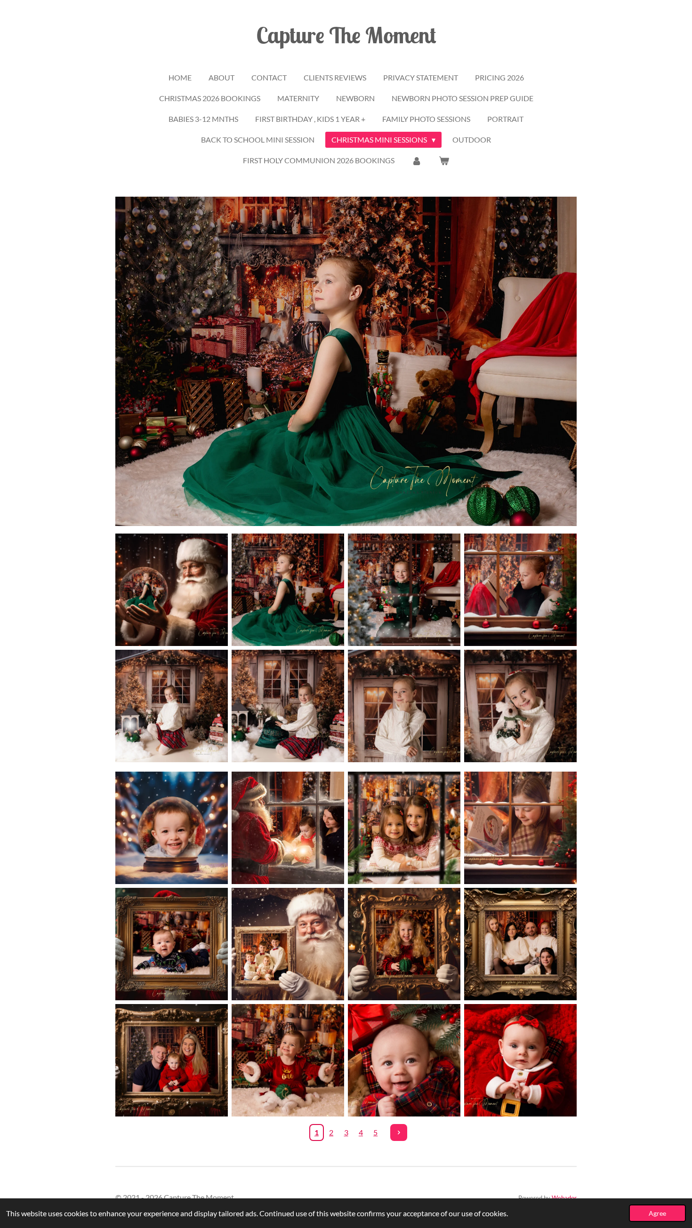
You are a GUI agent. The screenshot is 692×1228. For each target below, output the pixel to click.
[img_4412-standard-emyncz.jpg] (288, 590)
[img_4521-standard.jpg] (520, 706)
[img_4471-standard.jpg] (171, 706)
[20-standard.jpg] (404, 828)
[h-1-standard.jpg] (404, 944)
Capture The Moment (346, 35)
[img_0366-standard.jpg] (404, 1060)
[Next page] (398, 1132)
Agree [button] (657, 1213)
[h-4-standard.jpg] (520, 944)
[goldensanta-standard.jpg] (288, 944)
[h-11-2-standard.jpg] (171, 1060)
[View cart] (444, 160)
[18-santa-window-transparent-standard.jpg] (288, 828)
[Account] (416, 160)
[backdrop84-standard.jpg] (171, 944)
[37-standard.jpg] (520, 828)
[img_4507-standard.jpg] (288, 706)
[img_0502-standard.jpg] (520, 1060)
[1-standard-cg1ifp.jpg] (171, 590)
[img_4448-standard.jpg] (520, 590)
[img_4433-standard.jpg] (404, 590)
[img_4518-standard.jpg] (404, 706)
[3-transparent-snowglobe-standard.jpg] (171, 828)
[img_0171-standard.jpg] (288, 1060)
